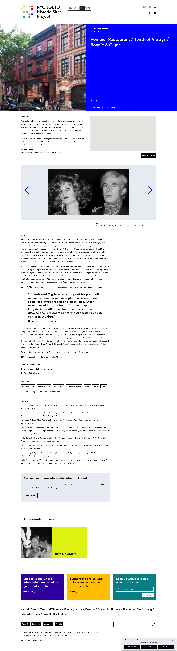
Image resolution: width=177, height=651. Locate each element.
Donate (73, 592)
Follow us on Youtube (155, 13)
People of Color (44, 386)
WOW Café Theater (41, 332)
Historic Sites (29, 609)
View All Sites (148, 155)
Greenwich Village (74, 386)
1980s (104, 386)
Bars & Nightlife (28, 386)
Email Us (25, 624)
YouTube (59, 624)
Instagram (48, 624)
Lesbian (25, 392)
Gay (33, 392)
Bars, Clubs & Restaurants (49, 392)
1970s (95, 386)
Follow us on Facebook (145, 13)
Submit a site (28, 592)
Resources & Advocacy (137, 609)
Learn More (30, 495)
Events (68, 609)
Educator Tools (30, 614)
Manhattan (58, 386)
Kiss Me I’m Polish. (39, 640)
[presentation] (26, 190)
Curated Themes (50, 609)
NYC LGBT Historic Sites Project (65, 12)
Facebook (36, 624)
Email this (96, 101)
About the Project (109, 609)
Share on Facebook (91, 101)
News (79, 609)
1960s (87, 386)
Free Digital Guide (54, 614)
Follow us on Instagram (150, 13)
